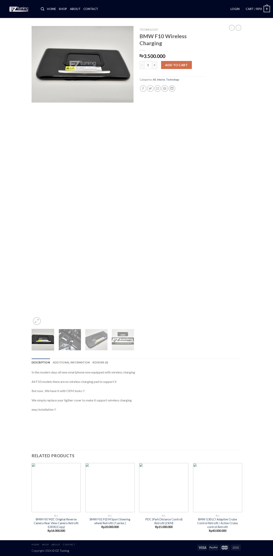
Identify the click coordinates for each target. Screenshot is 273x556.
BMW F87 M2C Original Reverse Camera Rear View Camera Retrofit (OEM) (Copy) (56, 523)
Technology (148, 29)
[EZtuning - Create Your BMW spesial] (19, 9)
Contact (90, 9)
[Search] (42, 9)
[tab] (41, 362)
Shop (63, 9)
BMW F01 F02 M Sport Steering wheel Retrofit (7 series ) (110, 521)
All (154, 79)
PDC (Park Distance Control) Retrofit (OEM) (163, 521)
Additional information (71, 362)
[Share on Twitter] (150, 88)
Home (51, 9)
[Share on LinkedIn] (172, 88)
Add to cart (176, 65)
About (75, 9)
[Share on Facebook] (143, 88)
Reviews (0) (100, 362)
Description (41, 362)
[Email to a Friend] (157, 88)
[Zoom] (37, 321)
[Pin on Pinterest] (164, 88)
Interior (161, 79)
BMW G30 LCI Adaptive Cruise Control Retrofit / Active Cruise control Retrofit (217, 523)
